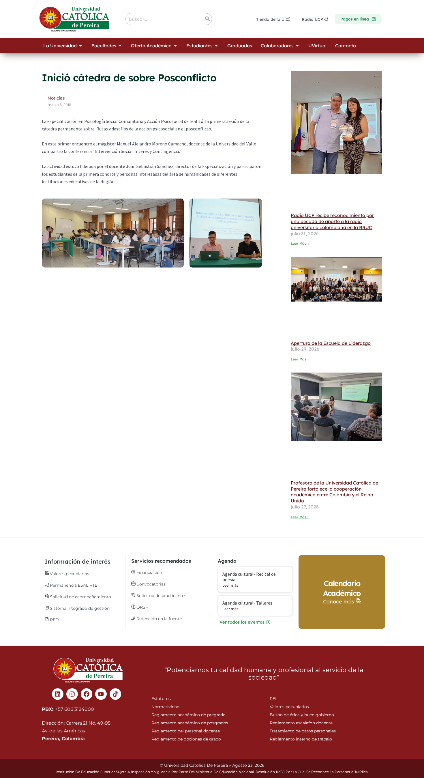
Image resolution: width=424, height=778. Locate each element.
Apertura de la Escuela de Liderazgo (331, 343)
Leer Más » (300, 243)
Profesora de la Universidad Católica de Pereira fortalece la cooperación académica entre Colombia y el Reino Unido (334, 492)
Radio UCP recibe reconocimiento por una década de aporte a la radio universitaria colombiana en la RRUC (332, 221)
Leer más (230, 585)
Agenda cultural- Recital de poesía (249, 576)
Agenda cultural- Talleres (247, 603)
